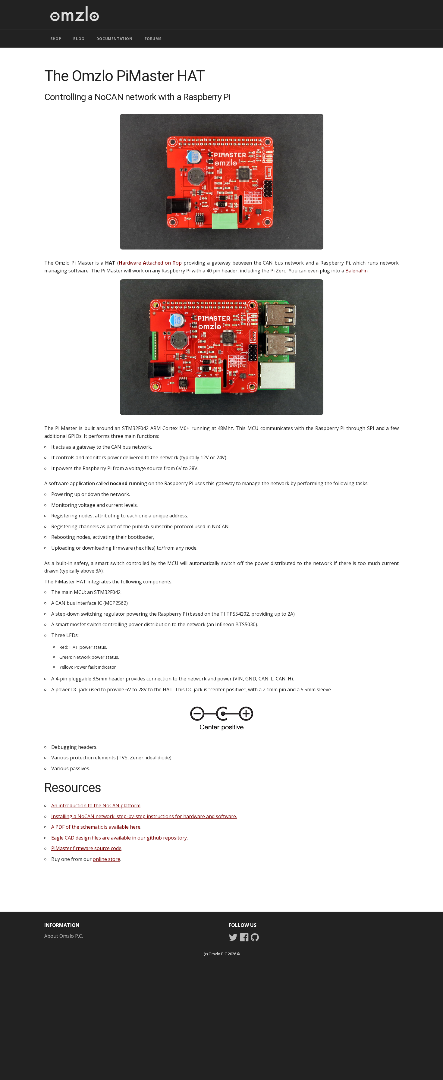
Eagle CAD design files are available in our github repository (119, 837)
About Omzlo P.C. (63, 936)
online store (106, 859)
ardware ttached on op (150, 262)
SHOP (55, 38)
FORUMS (153, 38)
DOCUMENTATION (114, 38)
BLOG (78, 38)
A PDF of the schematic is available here (95, 827)
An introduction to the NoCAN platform (95, 805)
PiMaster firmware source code (86, 848)
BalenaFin (356, 270)
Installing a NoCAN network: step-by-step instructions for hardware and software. (144, 816)
